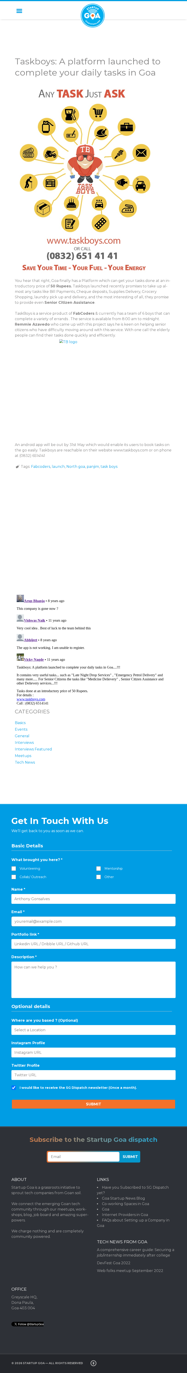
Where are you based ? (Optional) (44, 1020)
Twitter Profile (25, 1065)
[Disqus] (93, 532)
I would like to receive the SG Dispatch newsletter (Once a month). (78, 1088)
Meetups (23, 756)
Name (18, 889)
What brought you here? (36, 860)
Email (18, 912)
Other (109, 877)
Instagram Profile (28, 1043)
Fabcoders (40, 466)
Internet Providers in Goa (125, 1215)
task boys (109, 466)
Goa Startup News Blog (123, 1198)
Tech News (25, 762)
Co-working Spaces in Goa (125, 1204)
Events (21, 729)
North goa (75, 466)
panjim (93, 466)
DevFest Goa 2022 (113, 1263)
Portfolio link (25, 934)
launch (58, 466)
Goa (105, 1209)
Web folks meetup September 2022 (130, 1271)
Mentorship (113, 868)
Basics (20, 723)
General (22, 736)
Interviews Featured (33, 749)
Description (24, 957)
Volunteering (30, 868)
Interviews (24, 742)
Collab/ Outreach (33, 877)
